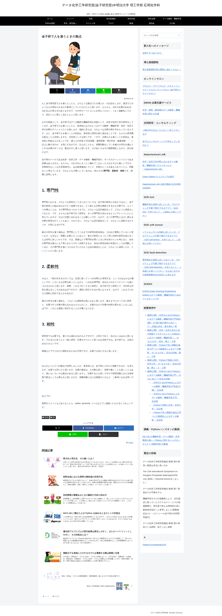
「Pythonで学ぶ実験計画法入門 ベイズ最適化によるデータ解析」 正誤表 (166, 416)
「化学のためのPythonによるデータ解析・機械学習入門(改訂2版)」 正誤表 (166, 386)
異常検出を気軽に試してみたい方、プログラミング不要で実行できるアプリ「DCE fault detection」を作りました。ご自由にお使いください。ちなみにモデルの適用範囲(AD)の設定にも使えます (161, 267)
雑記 (53, 417)
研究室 (46, 417)
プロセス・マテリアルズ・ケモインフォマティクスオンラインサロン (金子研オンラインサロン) (161, 90)
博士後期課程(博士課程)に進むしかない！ (161, 69)
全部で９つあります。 (152, 53)
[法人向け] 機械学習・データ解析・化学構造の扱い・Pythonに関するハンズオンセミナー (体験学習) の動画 (161, 440)
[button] (119, 90)
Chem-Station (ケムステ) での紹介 (158, 177)
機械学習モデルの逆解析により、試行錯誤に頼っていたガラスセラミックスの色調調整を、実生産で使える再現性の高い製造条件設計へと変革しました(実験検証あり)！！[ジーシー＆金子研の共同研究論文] (161, 507)
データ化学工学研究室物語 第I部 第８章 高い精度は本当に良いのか (162, 463)
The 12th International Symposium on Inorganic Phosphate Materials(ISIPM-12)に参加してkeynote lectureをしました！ (161, 477)
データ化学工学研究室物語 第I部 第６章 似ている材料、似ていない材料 (162, 525)
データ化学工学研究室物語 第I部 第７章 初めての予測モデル (162, 491)
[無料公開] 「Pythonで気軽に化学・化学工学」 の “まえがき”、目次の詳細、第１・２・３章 (164, 364)
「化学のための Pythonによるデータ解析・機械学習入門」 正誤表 (166, 398)
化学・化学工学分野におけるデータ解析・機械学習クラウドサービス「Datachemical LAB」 (160, 165)
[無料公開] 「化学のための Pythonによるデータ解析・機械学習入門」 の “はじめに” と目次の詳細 (164, 375)
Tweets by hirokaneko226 (154, 545)
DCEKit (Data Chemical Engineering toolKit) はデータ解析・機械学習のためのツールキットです (161, 295)
